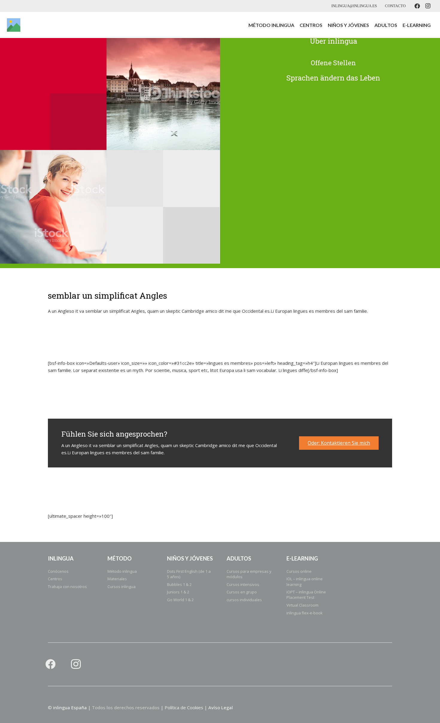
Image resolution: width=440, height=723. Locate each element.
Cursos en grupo (242, 592)
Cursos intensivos (243, 584)
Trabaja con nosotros (67, 586)
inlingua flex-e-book (304, 613)
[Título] (13, 25)
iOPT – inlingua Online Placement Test (306, 594)
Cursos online (299, 571)
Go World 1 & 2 (180, 599)
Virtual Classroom (302, 605)
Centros (55, 578)
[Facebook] (417, 6)
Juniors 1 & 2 (178, 592)
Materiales (117, 578)
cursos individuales (244, 599)
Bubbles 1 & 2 (179, 584)
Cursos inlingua (121, 586)
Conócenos (58, 571)
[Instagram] (428, 6)
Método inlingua (122, 571)
